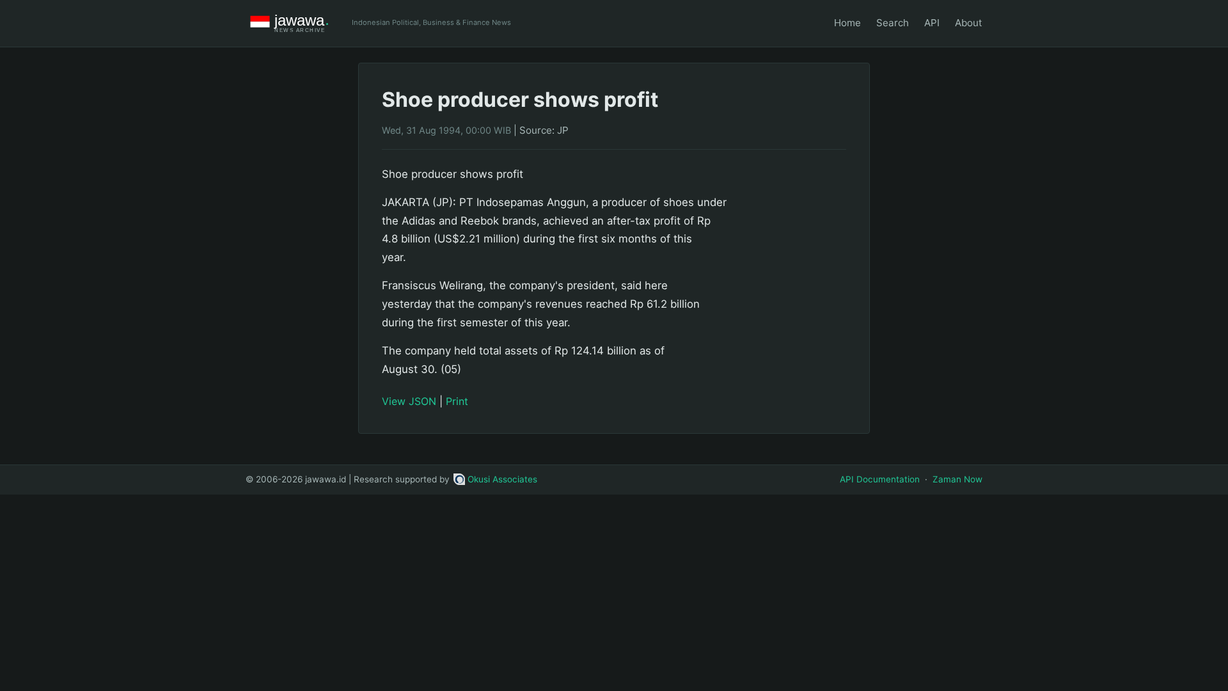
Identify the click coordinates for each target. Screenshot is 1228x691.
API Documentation (880, 479)
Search (892, 23)
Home (847, 23)
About (968, 23)
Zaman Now (957, 479)
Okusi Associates (502, 479)
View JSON (409, 401)
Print (457, 401)
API (932, 23)
